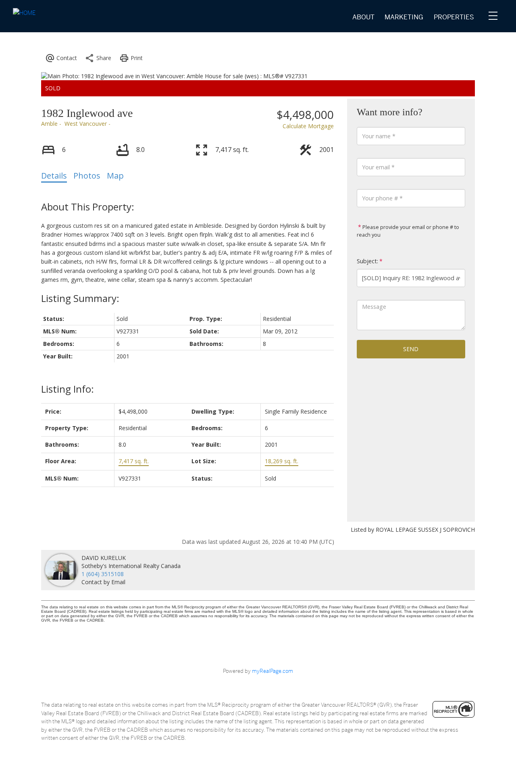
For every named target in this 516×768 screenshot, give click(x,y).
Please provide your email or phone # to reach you (408, 230)
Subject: (367, 261)
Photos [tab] (86, 175)
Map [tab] (115, 175)
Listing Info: (67, 388)
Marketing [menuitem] (404, 17)
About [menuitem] (363, 17)
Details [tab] (54, 175)
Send (410, 349)
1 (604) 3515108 (102, 574)
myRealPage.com (272, 671)
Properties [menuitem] (454, 17)
